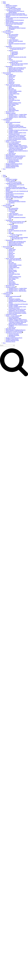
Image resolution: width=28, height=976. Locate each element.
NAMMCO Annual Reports (12, 165)
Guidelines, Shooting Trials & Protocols (18, 145)
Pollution (11, 50)
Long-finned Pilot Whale (14, 100)
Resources (8, 33)
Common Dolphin (13, 92)
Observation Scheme (10, 154)
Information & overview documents (14, 158)
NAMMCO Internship (14, 26)
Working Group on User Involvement (17, 137)
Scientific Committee (10, 7)
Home (4, 1)
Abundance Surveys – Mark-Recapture (17, 117)
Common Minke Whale (14, 93)
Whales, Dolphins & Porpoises (13, 84)
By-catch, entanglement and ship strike (17, 57)
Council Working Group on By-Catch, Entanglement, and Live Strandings (17, 136)
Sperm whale (12, 107)
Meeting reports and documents (13, 122)
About (4, 3)
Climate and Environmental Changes (17, 47)
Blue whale (11, 88)
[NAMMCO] (0, 172)
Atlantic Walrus (12, 75)
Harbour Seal (12, 79)
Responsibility (9, 66)
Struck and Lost (12, 153)
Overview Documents (14, 159)
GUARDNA (12, 29)
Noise (10, 58)
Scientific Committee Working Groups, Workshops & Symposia (17, 133)
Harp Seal (11, 80)
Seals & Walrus (9, 74)
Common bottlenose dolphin (15, 91)
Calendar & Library (7, 119)
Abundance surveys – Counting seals (17, 115)
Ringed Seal (11, 83)
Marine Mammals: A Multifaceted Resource (15, 155)
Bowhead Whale (12, 89)
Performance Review (10, 167)
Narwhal (11, 101)
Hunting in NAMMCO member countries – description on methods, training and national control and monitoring (18, 148)
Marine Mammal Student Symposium (17, 28)
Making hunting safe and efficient (16, 69)
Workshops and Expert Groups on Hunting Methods (16, 11)
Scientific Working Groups (15, 8)
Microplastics (14, 54)
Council (7, 4)
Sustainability (9, 46)
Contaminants (14, 51)
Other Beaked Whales (14, 104)
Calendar (8, 120)
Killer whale (11, 98)
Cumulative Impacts (13, 62)
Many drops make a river (17, 65)
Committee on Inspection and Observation (15, 13)
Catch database (9, 118)
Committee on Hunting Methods (13, 9)
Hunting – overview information (13, 141)
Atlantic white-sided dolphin (15, 86)
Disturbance (11, 55)
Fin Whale (11, 95)
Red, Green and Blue (13, 34)
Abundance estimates (10, 113)
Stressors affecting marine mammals (19, 63)
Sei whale (11, 106)
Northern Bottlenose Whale (15, 102)
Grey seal (11, 78)
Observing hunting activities (15, 70)
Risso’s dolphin (12, 105)
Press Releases (12, 162)
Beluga (10, 87)
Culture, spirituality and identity (16, 41)
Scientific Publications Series (12, 166)
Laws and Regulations (14, 143)
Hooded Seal (12, 82)
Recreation (11, 42)
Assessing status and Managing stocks (17, 67)
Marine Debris (14, 53)
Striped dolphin (12, 109)
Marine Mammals (7, 72)
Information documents (14, 161)
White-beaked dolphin (14, 110)
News (4, 169)
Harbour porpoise (13, 96)
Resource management (8, 31)
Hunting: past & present (16, 61)
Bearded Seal (12, 76)
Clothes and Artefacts (13, 39)
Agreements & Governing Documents (14, 157)
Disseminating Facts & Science (16, 71)
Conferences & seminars (11, 140)
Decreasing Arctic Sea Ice (17, 49)
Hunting (10, 59)
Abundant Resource (13, 35)
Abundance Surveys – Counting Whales (18, 114)
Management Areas (10, 111)
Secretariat (8, 30)
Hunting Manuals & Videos (15, 144)
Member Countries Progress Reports (14, 163)
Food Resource (12, 37)
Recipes (13, 38)
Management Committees (11, 5)
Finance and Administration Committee (14, 22)
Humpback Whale (13, 97)
